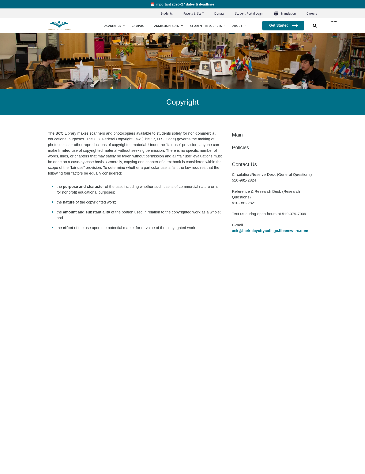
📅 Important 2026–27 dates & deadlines (182, 4)
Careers (311, 13)
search (334, 21)
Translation (288, 13)
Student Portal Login (249, 13)
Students (167, 13)
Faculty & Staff (193, 13)
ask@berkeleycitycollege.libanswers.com (270, 231)
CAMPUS (138, 26)
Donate (219, 13)
